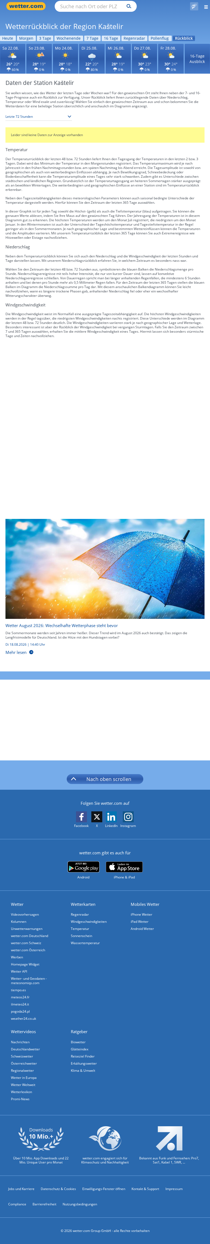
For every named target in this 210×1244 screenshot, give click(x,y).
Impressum (174, 1188)
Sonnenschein (81, 935)
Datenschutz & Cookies (58, 1188)
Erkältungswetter (84, 1063)
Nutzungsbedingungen (80, 1204)
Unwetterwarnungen (26, 928)
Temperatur (80, 928)
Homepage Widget (25, 964)
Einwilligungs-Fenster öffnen (103, 1188)
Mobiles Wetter (145, 904)
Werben (17, 957)
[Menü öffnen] (204, 6)
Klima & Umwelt (83, 1070)
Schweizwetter (22, 1056)
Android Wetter (142, 928)
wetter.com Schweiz (26, 943)
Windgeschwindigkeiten (89, 921)
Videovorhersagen (25, 914)
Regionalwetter (22, 1070)
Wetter (17, 904)
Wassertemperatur (85, 943)
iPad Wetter (139, 921)
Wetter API (19, 971)
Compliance (17, 1204)
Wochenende (69, 38)
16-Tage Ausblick (197, 58)
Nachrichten (20, 1042)
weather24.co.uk (23, 1018)
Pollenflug (160, 38)
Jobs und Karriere (21, 1188)
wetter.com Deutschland (29, 935)
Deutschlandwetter (25, 1049)
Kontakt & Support (145, 1188)
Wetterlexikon (21, 1092)
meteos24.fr (20, 997)
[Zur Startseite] (27, 6)
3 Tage (45, 38)
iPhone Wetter (141, 914)
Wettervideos (23, 1031)
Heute (7, 38)
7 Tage (92, 38)
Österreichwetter (24, 1063)
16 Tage (111, 38)
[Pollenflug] (194, 6)
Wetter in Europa (24, 1077)
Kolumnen (18, 921)
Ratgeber (79, 1031)
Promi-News (20, 1099)
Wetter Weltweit (23, 1084)
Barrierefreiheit (44, 1204)
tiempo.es (18, 990)
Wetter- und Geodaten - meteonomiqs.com (29, 980)
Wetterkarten (83, 904)
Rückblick (184, 38)
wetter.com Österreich (28, 950)
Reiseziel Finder (83, 1056)
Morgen (26, 38)
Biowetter (78, 1042)
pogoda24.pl (20, 1011)
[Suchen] (127, 6)
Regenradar (134, 38)
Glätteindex (79, 1049)
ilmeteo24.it (20, 1004)
